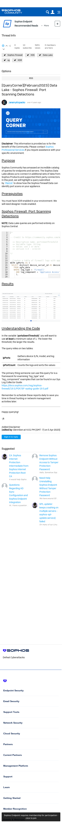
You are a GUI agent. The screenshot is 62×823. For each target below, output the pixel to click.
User (52, 12)
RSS (31, 78)
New (57, 23)
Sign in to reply (11, 436)
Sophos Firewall (14, 55)
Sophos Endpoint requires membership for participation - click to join (31, 817)
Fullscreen (54, 275)
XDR (20, 60)
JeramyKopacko (17, 102)
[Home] (16, 11)
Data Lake (48, 55)
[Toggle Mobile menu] (57, 12)
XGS (33, 55)
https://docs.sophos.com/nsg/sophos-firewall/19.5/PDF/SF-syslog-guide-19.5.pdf (25, 387)
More (46, 25)
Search (47, 12)
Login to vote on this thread (6, 45)
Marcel (8, 183)
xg (8, 60)
